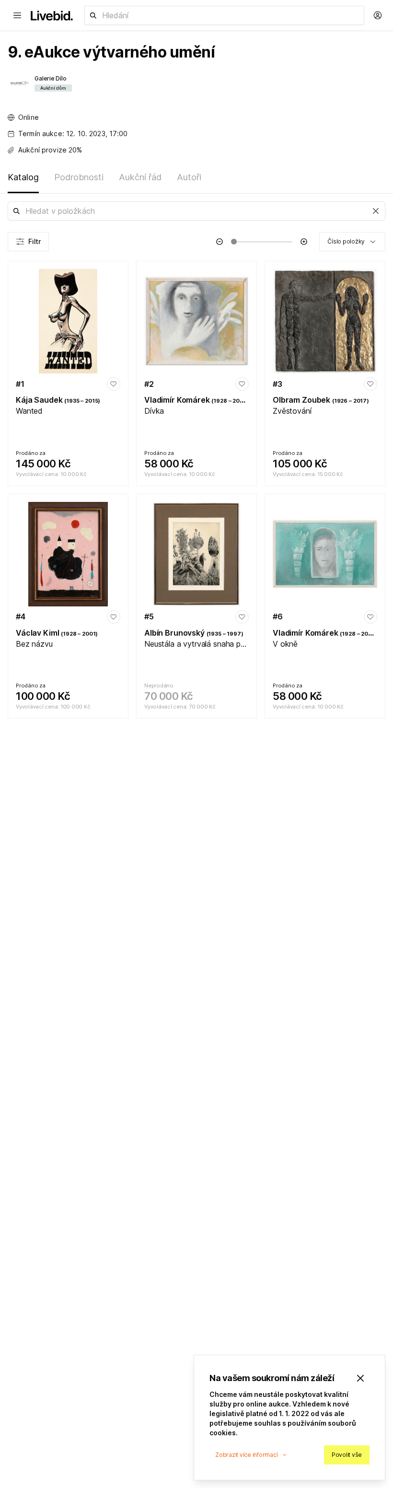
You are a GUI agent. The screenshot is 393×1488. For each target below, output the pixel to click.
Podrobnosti (79, 177)
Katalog (23, 177)
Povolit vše (347, 1454)
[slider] (234, 241)
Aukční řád (140, 177)
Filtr (34, 241)
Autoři (189, 177)
